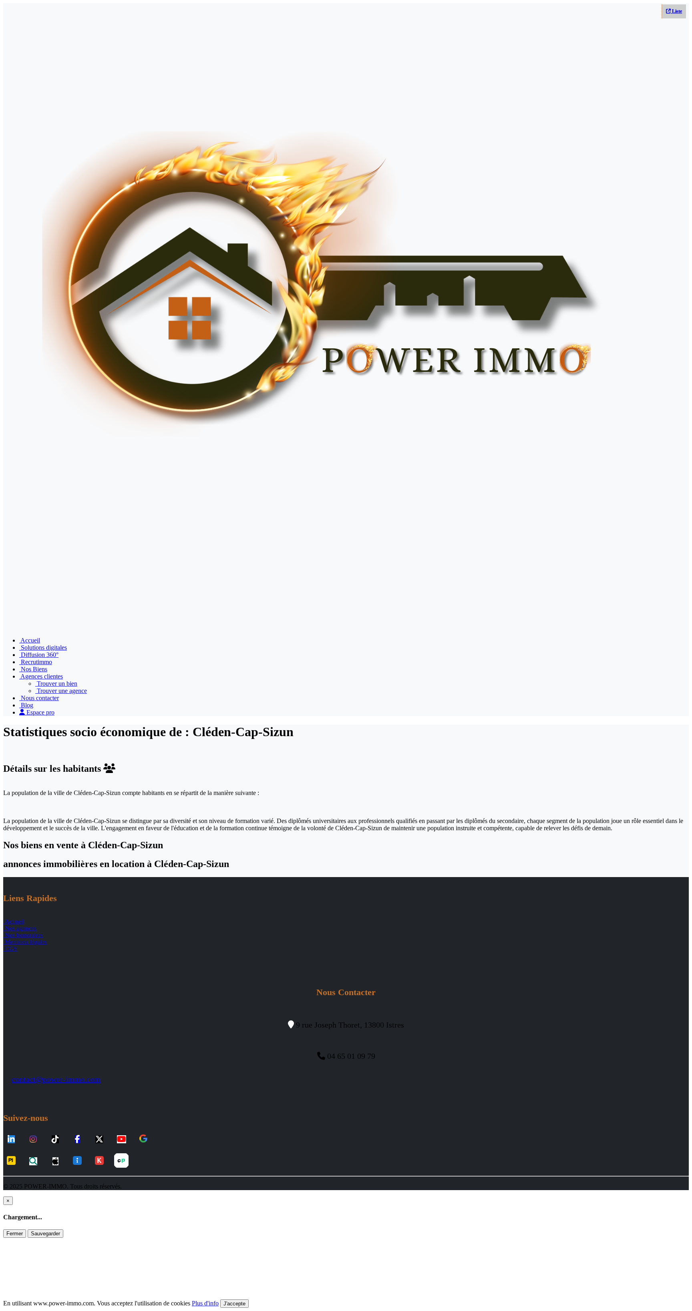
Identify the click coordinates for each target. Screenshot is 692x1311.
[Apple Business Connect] (55, 1161)
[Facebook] (77, 1139)
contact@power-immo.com (56, 1079)
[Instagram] (33, 1139)
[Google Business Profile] (143, 1139)
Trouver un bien (56, 683)
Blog (26, 705)
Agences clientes (41, 676)
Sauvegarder (45, 1234)
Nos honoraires (23, 935)
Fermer (14, 1234)
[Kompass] (99, 1161)
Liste (676, 11)
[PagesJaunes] (11, 1161)
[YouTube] (121, 1139)
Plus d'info (205, 1303)
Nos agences (19, 928)
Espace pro (39, 712)
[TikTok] (55, 1139)
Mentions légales (25, 942)
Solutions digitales (43, 647)
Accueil (29, 640)
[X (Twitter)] (99, 1139)
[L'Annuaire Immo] (77, 1161)
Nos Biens (33, 669)
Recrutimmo (35, 662)
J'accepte (234, 1304)
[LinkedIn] (11, 1139)
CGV (10, 949)
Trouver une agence (61, 690)
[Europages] (121, 1161)
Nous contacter (39, 698)
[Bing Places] (33, 1161)
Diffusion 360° (38, 654)
